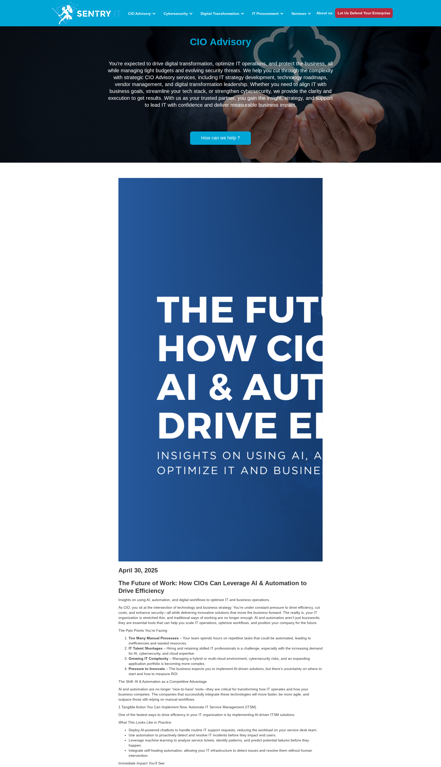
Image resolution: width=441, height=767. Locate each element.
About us (324, 13)
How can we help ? (220, 137)
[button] (143, 13)
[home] (87, 13)
